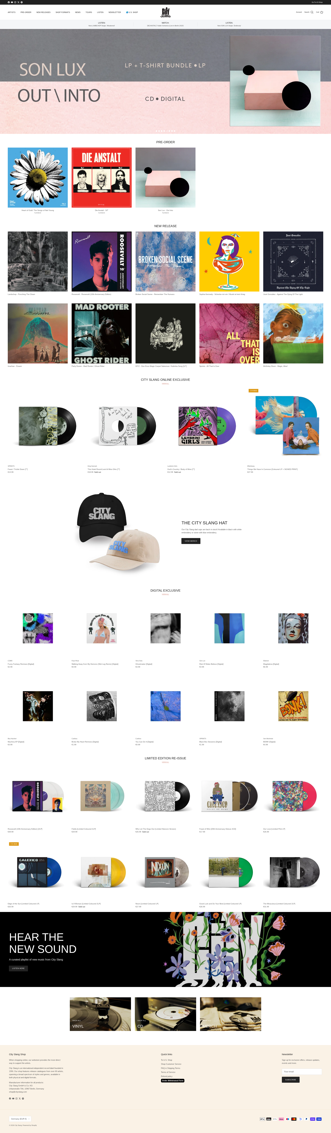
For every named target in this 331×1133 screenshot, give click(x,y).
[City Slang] (165, 12)
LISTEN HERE (18, 968)
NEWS (77, 12)
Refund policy (166, 1076)
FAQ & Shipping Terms (170, 1068)
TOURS (89, 12)
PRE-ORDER (26, 12)
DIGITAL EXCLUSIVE (165, 590)
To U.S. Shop (166, 1060)
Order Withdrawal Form (172, 1080)
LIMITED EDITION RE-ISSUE (165, 758)
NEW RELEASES (43, 12)
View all (165, 383)
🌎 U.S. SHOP (132, 12)
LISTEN (100, 12)
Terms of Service (168, 1072)
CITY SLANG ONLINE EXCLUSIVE (165, 379)
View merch (191, 541)
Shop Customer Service (171, 1064)
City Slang (18, 1125)
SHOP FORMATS (63, 12)
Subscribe (290, 1080)
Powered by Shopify (30, 1125)
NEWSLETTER (115, 12)
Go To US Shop (317, 2)
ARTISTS (11, 12)
